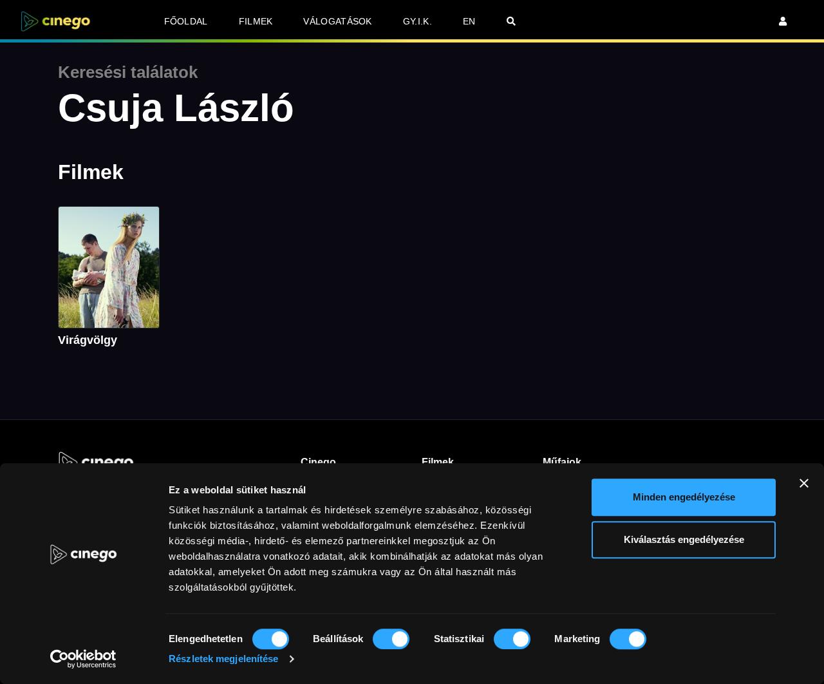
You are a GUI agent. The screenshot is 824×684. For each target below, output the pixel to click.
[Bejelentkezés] (782, 21)
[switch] (391, 639)
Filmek (256, 21)
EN (469, 21)
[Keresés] (511, 21)
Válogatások (337, 21)
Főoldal (186, 21)
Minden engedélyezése (684, 496)
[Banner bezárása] (804, 483)
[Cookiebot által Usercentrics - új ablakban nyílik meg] (83, 659)
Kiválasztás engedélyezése (684, 539)
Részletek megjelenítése (223, 658)
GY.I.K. (417, 21)
